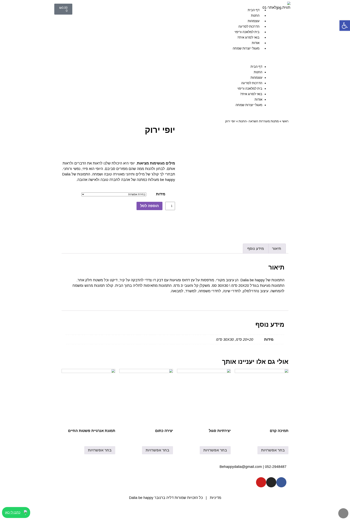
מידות (160, 194)
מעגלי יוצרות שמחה (246, 48)
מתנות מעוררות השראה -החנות (259, 121)
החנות (255, 15)
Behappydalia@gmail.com (241, 467)
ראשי (285, 121)
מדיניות (215, 498)
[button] (173, 57)
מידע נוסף (255, 249)
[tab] (277, 249)
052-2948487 (275, 467)
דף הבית (253, 10)
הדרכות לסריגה (248, 26)
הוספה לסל (149, 206)
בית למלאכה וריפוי (247, 32)
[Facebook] (281, 482)
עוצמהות (253, 21)
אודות (255, 43)
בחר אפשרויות (273, 450)
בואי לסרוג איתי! (248, 37)
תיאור (276, 249)
